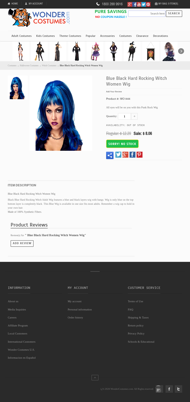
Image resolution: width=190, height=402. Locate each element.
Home (15, 3)
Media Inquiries (17, 309)
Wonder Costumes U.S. (21, 349)
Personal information (80, 309)
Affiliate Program (18, 325)
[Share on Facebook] (132, 155)
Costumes (125, 36)
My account (74, 301)
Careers (12, 317)
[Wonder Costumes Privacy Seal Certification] (23, 387)
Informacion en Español (22, 357)
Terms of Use (135, 301)
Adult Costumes (22, 36)
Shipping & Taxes (138, 317)
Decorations (160, 36)
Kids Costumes (45, 36)
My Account (36, 3)
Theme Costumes (70, 36)
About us (13, 301)
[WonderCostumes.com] (40, 18)
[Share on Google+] (125, 155)
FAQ (130, 309)
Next (181, 51)
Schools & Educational (141, 341)
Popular (91, 36)
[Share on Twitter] (118, 155)
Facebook (169, 389)
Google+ (159, 389)
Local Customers (17, 333)
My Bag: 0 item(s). (168, 3)
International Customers (21, 341)
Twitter (178, 389)
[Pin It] (139, 155)
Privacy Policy (136, 333)
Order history (75, 317)
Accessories (107, 36)
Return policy (136, 325)
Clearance (142, 36)
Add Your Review (114, 91)
